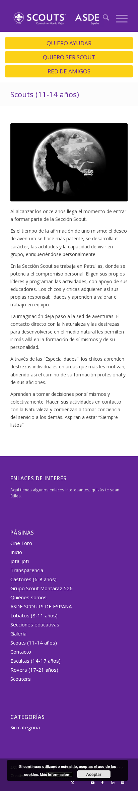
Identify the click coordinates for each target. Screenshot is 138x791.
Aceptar (93, 774)
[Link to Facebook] (102, 783)
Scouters (20, 678)
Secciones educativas (34, 624)
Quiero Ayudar (69, 43)
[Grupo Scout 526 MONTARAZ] (57, 18)
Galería (18, 633)
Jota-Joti (19, 561)
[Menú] (118, 18)
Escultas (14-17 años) (35, 660)
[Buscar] (102, 18)
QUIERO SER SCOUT (69, 57)
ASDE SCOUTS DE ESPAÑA (41, 606)
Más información (54, 774)
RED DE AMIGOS (69, 71)
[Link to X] (72, 783)
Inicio (16, 552)
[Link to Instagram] (113, 783)
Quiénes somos (28, 597)
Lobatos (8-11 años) (34, 615)
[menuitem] (102, 18)
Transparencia (26, 570)
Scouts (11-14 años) (44, 94)
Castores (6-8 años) (33, 579)
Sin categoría (25, 727)
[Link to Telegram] (82, 783)
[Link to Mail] (123, 783)
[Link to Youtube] (92, 783)
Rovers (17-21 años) (34, 669)
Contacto (20, 651)
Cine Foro (21, 543)
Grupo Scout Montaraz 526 (41, 588)
